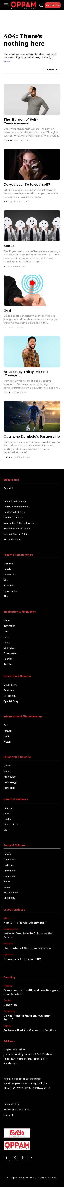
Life (6, 328)
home (7, 60)
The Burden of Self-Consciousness (21, 121)
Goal (7, 311)
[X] (15, 1158)
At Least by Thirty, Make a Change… (26, 374)
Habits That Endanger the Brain (25, 922)
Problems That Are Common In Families (30, 1030)
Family (7, 1025)
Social (7, 1000)
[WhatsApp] (23, 1158)
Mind (6, 266)
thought (8, 140)
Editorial (9, 457)
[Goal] (32, 290)
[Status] (32, 225)
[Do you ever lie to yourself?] (32, 164)
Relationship (11, 929)
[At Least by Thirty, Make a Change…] (32, 351)
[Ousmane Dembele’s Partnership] (32, 416)
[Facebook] (7, 1158)
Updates (8, 202)
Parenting (9, 1011)
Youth (7, 392)
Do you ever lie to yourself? (27, 185)
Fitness (8, 985)
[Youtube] (31, 1158)
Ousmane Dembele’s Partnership (32, 437)
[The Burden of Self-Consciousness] (32, 99)
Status (9, 246)
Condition (10, 1005)
